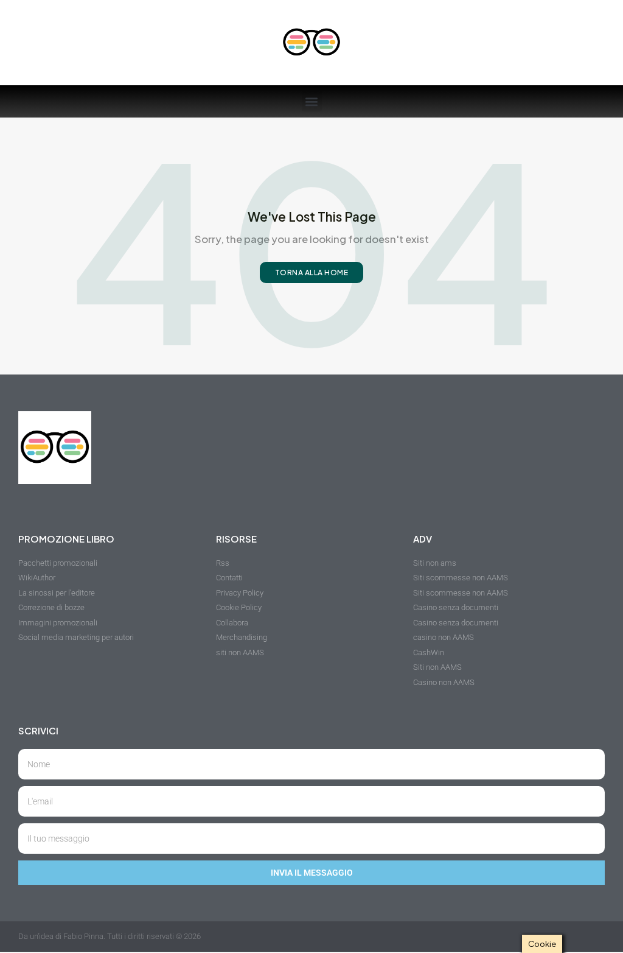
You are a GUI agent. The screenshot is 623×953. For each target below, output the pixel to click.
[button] (312, 101)
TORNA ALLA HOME (312, 272)
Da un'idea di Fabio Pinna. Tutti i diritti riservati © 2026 (109, 936)
